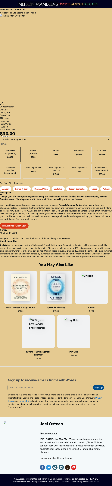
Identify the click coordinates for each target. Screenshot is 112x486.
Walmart (106, 188)
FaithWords (5, 123)
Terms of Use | (43, 481)
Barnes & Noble (21, 188)
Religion (4, 238)
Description (5, 192)
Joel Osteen (8, 106)
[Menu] (14, 4)
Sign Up (98, 387)
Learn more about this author (55, 458)
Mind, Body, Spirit (8, 232)
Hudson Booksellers (76, 188)
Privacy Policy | (55, 481)
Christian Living (48, 238)
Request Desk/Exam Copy (14, 225)
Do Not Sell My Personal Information (85, 481)
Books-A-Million (41, 188)
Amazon (5, 188)
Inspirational (32, 238)
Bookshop (58, 188)
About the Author (8, 241)
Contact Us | (66, 481)
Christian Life (17, 238)
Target (94, 188)
